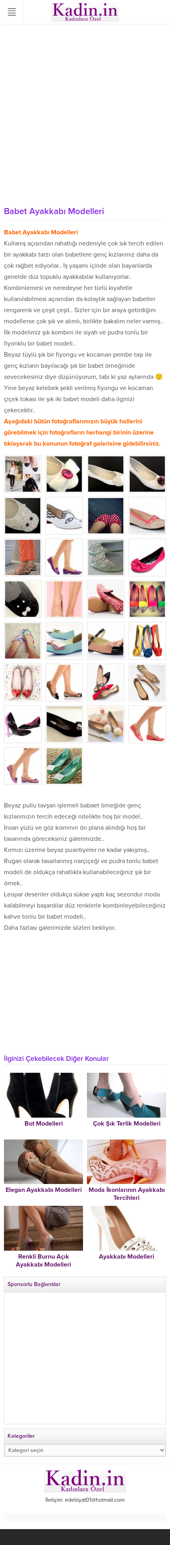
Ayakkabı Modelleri (126, 1257)
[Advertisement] (85, 113)
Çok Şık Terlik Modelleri (127, 1124)
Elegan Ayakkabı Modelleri (44, 1190)
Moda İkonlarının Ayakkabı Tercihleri (127, 1194)
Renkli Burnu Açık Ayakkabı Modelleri (43, 1261)
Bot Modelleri (44, 1124)
